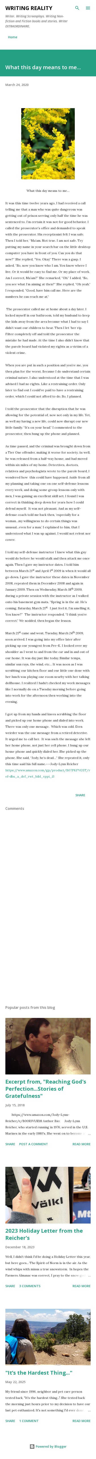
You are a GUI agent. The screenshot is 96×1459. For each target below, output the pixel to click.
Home (12, 37)
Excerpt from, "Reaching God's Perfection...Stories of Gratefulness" (45, 1088)
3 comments (29, 1286)
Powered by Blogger (51, 1446)
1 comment (29, 1421)
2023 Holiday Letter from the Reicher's (44, 1234)
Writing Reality (28, 8)
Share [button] (80, 795)
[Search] (77, 8)
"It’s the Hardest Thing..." (38, 1372)
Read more (82, 1144)
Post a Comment (33, 1144)
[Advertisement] (48, 959)
